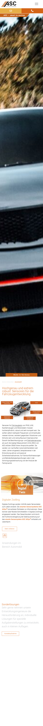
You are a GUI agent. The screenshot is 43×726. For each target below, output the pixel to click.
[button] (22, 484)
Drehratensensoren (34, 440)
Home (4, 382)
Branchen (10, 382)
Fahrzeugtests (17, 425)
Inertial (13, 443)
